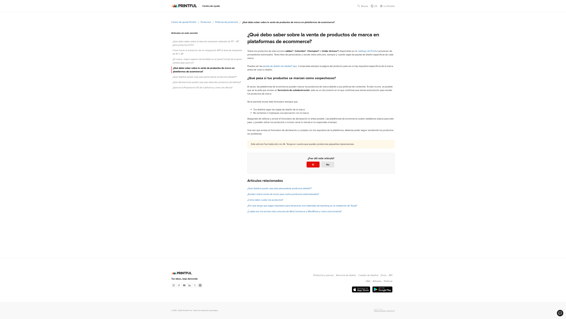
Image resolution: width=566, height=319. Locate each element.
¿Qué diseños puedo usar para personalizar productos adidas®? (204, 76)
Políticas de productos (226, 22)
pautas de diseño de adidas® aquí (280, 66)
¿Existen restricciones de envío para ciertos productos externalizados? (283, 194)
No (327, 164)
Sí (313, 164)
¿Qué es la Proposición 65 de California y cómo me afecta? (202, 87)
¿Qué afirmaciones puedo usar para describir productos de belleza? (206, 82)
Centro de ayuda (211, 6)
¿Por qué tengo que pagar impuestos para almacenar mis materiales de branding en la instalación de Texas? (302, 205)
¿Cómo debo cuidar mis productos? (265, 199)
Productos (206, 22)
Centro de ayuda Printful (183, 22)
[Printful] (184, 5)
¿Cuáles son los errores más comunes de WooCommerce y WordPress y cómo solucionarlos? (294, 211)
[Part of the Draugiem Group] (384, 310)
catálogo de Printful (368, 51)
